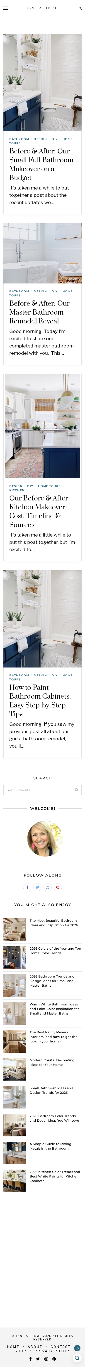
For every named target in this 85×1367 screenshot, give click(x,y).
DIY (55, 139)
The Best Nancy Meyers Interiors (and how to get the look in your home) (54, 1036)
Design (40, 139)
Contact (61, 1347)
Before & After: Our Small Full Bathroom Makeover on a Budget (41, 164)
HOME (13, 1347)
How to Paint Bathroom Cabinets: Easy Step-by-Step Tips (40, 701)
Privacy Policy (52, 1351)
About (35, 1347)
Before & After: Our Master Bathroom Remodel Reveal (39, 312)
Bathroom (19, 139)
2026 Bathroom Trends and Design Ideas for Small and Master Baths (52, 981)
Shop (21, 1351)
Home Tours (49, 486)
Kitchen (17, 490)
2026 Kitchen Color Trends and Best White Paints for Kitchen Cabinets (55, 1176)
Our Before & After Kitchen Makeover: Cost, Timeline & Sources (38, 511)
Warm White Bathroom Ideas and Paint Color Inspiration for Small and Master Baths (54, 1008)
